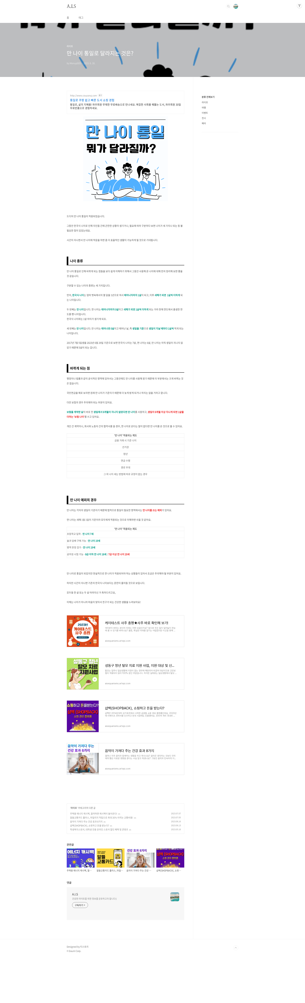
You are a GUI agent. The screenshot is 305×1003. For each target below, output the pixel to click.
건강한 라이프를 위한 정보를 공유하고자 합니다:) (94, 898)
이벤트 (205, 112)
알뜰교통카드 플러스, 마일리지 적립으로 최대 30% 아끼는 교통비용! (101, 817)
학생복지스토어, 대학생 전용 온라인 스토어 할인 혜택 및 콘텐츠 (99, 829)
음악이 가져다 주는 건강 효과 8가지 (86, 821)
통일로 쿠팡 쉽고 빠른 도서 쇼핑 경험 (92, 100)
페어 (204, 123)
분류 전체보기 (208, 96)
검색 (228, 6)
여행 (204, 107)
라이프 (74, 807)
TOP (235, 947)
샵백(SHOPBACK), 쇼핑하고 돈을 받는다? (89, 825)
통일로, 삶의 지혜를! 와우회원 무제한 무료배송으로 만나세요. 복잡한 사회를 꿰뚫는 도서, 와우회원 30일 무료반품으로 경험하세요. (125, 106)
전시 (204, 118)
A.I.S (71, 6)
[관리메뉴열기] (299, 5)
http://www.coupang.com (83, 95)
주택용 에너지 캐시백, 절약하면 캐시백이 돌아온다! (93, 813)
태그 (81, 17)
